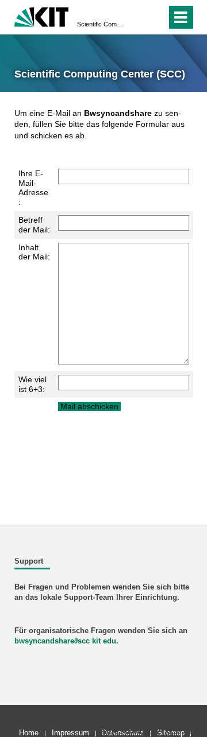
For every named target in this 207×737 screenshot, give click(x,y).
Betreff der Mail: (34, 224)
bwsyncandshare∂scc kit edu (65, 641)
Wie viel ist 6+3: (32, 384)
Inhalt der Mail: (34, 252)
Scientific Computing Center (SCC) (100, 24)
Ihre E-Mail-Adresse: (33, 188)
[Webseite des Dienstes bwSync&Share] (41, 16)
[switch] (137, 17)
